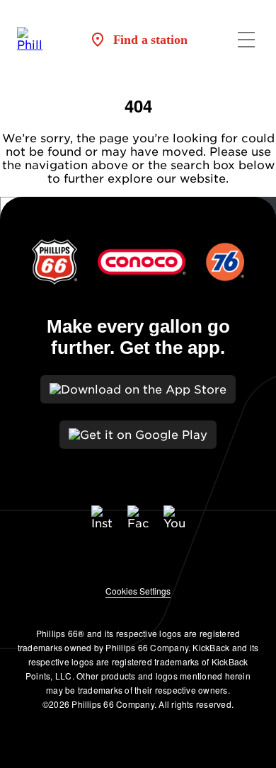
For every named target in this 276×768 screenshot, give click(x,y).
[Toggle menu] (246, 39)
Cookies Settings (138, 591)
